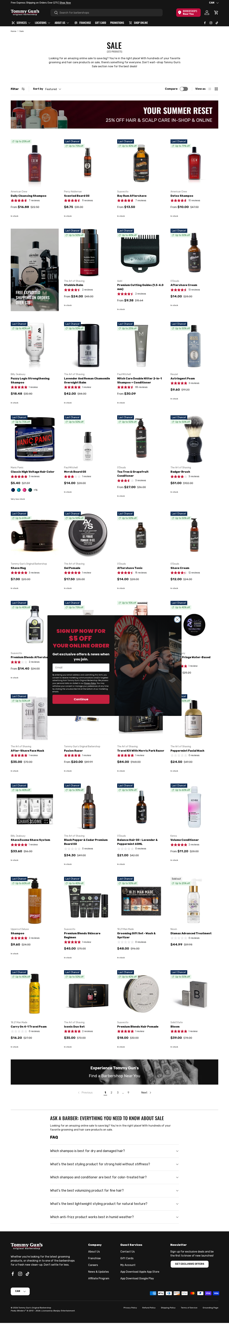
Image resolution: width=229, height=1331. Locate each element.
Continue (81, 699)
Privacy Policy (90, 683)
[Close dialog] (177, 619)
